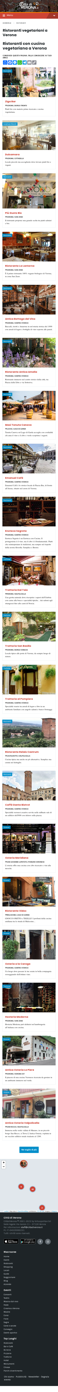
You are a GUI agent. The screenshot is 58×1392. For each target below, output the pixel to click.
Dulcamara (12, 154)
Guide (6, 1274)
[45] (31, 1187)
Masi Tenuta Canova (18, 425)
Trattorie (8, 1357)
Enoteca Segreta (16, 531)
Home (6, 1256)
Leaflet (6, 1211)
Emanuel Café (14, 478)
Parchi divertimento (13, 1371)
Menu (10, 15)
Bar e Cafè (8, 1346)
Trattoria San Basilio (18, 646)
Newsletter (33, 1376)
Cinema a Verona (11, 1308)
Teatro (6, 1298)
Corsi (6, 1315)
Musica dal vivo (11, 1301)
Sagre (6, 1322)
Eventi (6, 1260)
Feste (6, 1305)
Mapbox (54, 1211)
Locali (6, 1270)
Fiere (6, 1319)
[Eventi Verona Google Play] (28, 1243)
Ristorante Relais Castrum (22, 752)
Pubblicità (21, 1376)
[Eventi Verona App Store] (11, 1243)
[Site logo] (29, 8)
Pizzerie (7, 1353)
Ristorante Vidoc (15, 910)
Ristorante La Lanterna (19, 265)
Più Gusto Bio (13, 213)
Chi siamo (9, 1376)
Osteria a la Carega (17, 963)
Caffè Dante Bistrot (17, 804)
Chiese (7, 1367)
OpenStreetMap (23, 1211)
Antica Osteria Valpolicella (22, 1123)
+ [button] (4, 1162)
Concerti (8, 1294)
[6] (19, 1185)
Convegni (8, 1329)
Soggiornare (9, 1277)
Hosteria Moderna (16, 1016)
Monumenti (9, 1364)
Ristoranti (21, 23)
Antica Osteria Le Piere (19, 1070)
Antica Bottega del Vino (20, 318)
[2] (40, 1206)
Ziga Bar (10, 101)
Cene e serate (10, 1326)
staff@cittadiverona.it (31, 1227)
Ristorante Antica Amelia (21, 372)
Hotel (6, 1360)
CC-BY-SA (40, 1211)
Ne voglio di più (29, 1149)
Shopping (8, 1267)
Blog (6, 1281)
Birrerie (7, 1350)
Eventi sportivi (10, 1333)
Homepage (7, 23)
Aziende (7, 1284)
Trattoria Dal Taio (16, 590)
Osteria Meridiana (16, 857)
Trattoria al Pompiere (19, 699)
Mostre (7, 1312)
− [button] (4, 1166)
